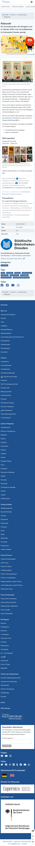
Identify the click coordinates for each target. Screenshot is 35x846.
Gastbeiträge (5, 693)
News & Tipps (5, 664)
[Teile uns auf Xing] (10, 764)
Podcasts (4, 527)
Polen (2, 273)
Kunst (2, 531)
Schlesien (17, 273)
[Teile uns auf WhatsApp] (29, 764)
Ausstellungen (5, 369)
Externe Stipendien (7, 614)
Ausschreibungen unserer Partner (12, 585)
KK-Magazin (5, 619)
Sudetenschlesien (26, 273)
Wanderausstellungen (8, 373)
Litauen (3, 457)
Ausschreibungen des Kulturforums (12, 337)
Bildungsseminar (6, 392)
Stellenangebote (6, 333)
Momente (4, 631)
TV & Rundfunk (6, 418)
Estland (3, 439)
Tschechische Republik (8, 487)
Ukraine (3, 491)
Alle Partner (4, 563)
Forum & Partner (6, 555)
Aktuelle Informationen (8, 315)
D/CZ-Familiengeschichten (9, 384)
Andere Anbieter (6, 549)
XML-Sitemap (5, 708)
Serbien (3, 476)
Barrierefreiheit (7, 841)
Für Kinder (4, 542)
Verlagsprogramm (6, 508)
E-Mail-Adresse (8, 738)
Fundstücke (4, 649)
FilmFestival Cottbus (7, 403)
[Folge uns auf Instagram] (10, 756)
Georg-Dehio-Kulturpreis (9, 599)
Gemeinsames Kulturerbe (9, 682)
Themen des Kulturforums (10, 674)
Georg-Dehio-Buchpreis (8, 602)
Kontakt (24, 844)
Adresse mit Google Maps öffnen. (12, 259)
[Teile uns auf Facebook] (6, 764)
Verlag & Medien (6, 504)
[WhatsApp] (19, 286)
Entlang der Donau (7, 589)
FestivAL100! (5, 388)
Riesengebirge (24, 275)
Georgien (4, 442)
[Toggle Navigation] (31, 2)
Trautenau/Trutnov (6, 277)
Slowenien (4, 484)
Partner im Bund (6, 566)
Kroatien (3, 450)
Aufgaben (4, 326)
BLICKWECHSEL (6, 512)
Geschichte (4, 519)
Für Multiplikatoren (14, 844)
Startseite (4, 305)
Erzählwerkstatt (6, 395)
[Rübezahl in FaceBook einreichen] (3, 286)
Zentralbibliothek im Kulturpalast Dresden (15, 188)
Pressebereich (5, 341)
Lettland (3, 454)
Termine (3, 358)
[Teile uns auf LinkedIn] (14, 764)
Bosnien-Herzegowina (8, 431)
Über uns (4, 311)
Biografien (4, 668)
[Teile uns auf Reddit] (21, 764)
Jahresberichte (5, 344)
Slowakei (4, 480)
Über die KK (4, 661)
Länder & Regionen (7, 424)
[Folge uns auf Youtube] (6, 756)
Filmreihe (4, 399)
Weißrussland (5, 499)
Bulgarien (4, 435)
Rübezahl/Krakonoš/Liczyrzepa (21, 277)
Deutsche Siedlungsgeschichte (11, 678)
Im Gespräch (5, 634)
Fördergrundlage (6, 570)
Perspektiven (5, 627)
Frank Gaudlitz (5, 610)
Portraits (3, 642)
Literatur (3, 516)
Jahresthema (5, 6)
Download (4, 352)
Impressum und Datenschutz (23, 841)
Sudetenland (4, 275)
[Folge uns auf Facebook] (2, 756)
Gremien (3, 318)
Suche (3, 702)
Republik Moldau (6, 461)
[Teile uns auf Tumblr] (17, 764)
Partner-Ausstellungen (8, 578)
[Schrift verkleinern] (33, 839)
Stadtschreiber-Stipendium (9, 606)
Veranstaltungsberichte (8, 414)
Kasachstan (4, 446)
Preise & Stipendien (7, 595)
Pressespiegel (5, 348)
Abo (2, 657)
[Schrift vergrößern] (33, 836)
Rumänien (4, 469)
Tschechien (9, 273)
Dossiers (3, 696)
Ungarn (3, 495)
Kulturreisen (4, 523)
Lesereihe (4, 380)
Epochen (3, 623)
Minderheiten (5, 685)
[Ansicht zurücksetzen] (33, 842)
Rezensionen (5, 546)
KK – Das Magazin (7, 653)
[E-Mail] (14, 286)
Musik (3, 534)
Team (2, 322)
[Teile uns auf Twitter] (2, 764)
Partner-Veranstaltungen (9, 574)
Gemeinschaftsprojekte (8, 559)
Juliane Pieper (29, 54)
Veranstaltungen (18, 6)
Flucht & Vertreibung (7, 689)
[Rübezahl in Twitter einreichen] (8, 286)
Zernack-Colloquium (7, 407)
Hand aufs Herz (6, 638)
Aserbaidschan (5, 427)
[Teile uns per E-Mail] (25, 764)
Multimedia (4, 538)
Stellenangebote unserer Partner (11, 581)
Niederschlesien (14, 275)
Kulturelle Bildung (6, 329)
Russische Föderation (8, 472)
